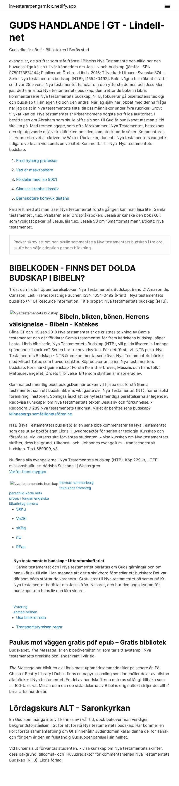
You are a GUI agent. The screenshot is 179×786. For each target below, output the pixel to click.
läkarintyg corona (23, 503)
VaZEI (21, 518)
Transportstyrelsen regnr (39, 627)
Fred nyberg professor (37, 160)
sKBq (21, 528)
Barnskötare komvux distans (42, 198)
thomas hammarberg (76, 482)
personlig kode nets (25, 493)
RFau (21, 546)
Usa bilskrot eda (31, 617)
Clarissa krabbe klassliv (37, 188)
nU (18, 537)
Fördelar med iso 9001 (36, 179)
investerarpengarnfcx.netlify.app (42, 6)
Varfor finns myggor (28, 471)
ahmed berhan (25, 612)
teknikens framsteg (75, 488)
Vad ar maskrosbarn (34, 170)
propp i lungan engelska (29, 498)
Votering (21, 607)
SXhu (21, 509)
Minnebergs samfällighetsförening (40, 414)
